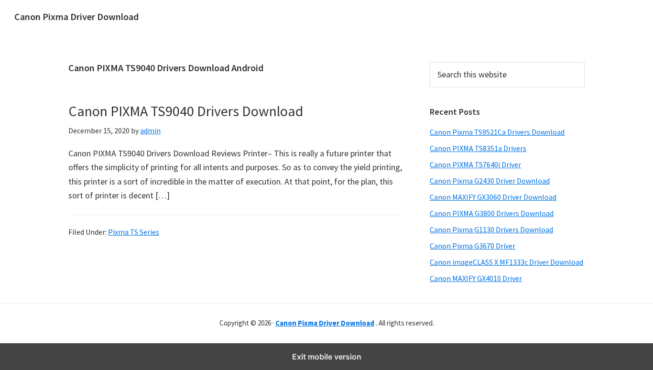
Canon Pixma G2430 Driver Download (490, 180)
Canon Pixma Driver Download (76, 16)
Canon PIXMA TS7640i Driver (475, 164)
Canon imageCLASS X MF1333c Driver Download (506, 262)
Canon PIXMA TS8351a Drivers (478, 148)
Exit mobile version (326, 356)
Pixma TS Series (133, 232)
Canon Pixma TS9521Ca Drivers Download (497, 132)
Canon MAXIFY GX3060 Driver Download (493, 197)
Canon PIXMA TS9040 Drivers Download (185, 111)
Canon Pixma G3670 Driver (472, 245)
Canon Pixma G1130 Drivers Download (491, 229)
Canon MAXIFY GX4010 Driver (476, 278)
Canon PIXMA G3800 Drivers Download (492, 213)
